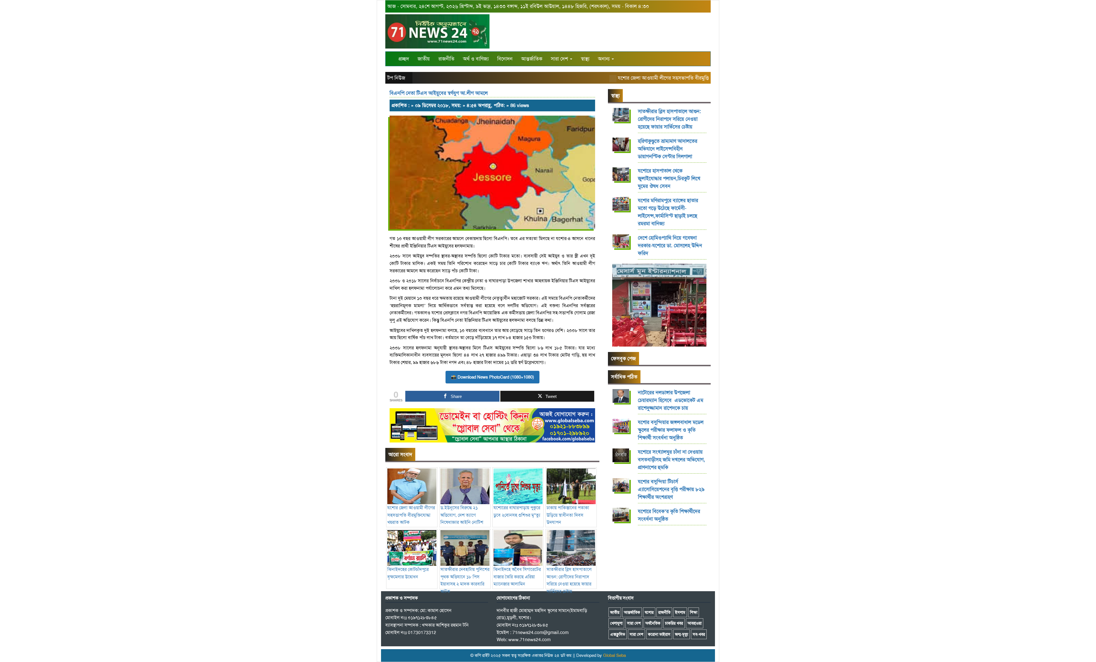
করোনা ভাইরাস (659, 634)
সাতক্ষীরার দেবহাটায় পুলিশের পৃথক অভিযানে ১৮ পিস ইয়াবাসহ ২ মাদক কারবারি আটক (464, 580)
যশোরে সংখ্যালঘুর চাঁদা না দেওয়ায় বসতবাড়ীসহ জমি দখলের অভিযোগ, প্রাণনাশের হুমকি (671, 459)
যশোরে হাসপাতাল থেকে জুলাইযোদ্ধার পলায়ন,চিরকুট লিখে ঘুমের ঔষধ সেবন (669, 178)
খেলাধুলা (616, 623)
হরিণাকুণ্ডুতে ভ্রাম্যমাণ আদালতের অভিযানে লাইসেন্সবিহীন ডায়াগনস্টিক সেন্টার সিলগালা (667, 149)
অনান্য (604, 58)
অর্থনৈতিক (652, 623)
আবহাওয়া (695, 623)
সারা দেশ (560, 58)
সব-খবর (699, 634)
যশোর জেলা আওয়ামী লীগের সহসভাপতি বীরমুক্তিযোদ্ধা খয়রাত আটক (666, 78)
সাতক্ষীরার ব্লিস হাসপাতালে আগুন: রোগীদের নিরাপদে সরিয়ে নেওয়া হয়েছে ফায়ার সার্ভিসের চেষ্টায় (569, 580)
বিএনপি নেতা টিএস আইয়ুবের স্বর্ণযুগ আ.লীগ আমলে (439, 93)
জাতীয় (424, 58)
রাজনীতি (446, 58)
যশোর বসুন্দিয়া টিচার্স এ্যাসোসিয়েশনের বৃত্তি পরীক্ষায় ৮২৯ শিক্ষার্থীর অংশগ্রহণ (671, 489)
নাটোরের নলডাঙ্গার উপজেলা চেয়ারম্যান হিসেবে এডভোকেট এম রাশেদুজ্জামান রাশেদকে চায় (670, 400)
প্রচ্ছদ (403, 58)
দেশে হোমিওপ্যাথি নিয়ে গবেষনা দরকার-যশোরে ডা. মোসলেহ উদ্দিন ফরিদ (670, 245)
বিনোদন (505, 58)
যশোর (649, 612)
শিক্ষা (693, 612)
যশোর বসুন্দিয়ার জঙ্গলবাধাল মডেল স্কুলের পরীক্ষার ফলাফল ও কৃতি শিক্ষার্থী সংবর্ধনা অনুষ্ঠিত (671, 430)
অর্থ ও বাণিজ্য (476, 58)
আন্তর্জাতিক (531, 58)
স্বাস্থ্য (585, 58)
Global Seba (614, 655)
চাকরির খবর (674, 623)
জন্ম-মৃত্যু (681, 634)
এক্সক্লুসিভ (617, 634)
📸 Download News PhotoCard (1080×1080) (492, 377)
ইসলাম (680, 612)
